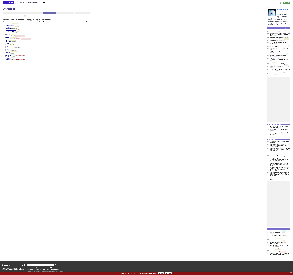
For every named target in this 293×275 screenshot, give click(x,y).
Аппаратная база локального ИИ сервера (279, 45)
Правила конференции (41, 268)
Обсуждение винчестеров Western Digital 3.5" (279, 51)
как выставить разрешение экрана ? (278, 232)
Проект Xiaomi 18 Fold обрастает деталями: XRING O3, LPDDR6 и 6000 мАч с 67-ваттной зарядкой (279, 160)
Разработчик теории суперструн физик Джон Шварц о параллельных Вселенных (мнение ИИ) (280, 133)
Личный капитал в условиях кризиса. (278, 37)
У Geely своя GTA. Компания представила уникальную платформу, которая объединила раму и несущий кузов (280, 153)
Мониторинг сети (273, 46)
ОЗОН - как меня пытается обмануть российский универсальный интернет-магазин (280, 59)
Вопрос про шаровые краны (276, 40)
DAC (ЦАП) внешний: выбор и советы (278, 53)
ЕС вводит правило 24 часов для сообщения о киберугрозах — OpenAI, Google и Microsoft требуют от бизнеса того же (280, 145)
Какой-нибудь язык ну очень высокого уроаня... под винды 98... (278, 243)
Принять (161, 273)
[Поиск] (280, 2)
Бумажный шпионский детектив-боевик (279, 129)
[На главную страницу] (8, 2)
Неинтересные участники (82, 13)
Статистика (55, 268)
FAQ (51, 268)
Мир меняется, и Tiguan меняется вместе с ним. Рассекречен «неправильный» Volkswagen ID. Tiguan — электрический (279, 157)
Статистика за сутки (36, 13)
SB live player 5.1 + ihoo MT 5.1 (276, 230)
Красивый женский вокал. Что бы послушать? (279, 66)
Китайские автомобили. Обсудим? (277, 30)
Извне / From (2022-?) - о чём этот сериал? (279, 48)
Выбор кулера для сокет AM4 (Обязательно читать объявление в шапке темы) (279, 64)
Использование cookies (32, 269)
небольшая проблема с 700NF (276, 235)
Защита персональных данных (53, 269)
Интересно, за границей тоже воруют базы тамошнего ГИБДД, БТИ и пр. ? (279, 240)
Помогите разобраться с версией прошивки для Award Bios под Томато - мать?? (279, 254)
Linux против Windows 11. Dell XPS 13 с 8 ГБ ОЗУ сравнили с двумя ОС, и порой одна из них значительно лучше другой (280, 149)
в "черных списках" (20, 36)
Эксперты (59, 13)
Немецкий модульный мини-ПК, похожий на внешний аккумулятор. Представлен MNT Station (279, 164)
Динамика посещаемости (22, 13)
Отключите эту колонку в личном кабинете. (277, 257)
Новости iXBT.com (272, 139)
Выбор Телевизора (274, 31)
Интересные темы (69, 13)
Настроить (168, 273)
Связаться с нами (31, 268)
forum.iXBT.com (56, 271)
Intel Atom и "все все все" (275, 72)
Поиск (48, 268)
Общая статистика (9, 13)
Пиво (271, 62)
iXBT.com (29, 271)
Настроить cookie (42, 269)
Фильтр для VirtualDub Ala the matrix (278, 135)
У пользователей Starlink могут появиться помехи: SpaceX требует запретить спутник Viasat (279, 178)
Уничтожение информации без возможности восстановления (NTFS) (279, 251)
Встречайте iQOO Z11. (283, 9)
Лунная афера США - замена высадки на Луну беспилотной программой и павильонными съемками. (280, 34)
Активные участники (49, 13)
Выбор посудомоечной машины (277, 38)
